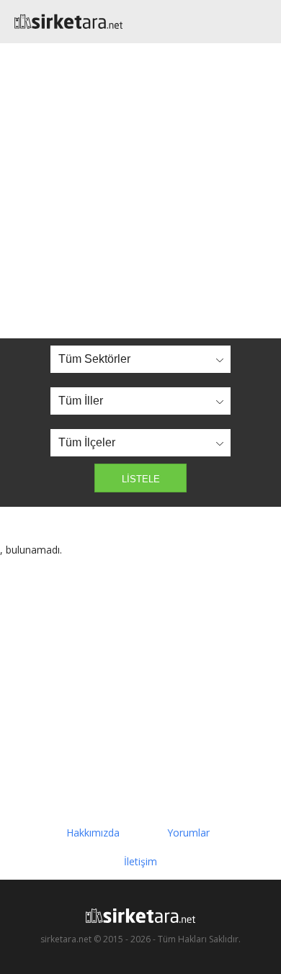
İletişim (140, 861)
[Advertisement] (140, 190)
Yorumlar (188, 832)
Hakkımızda (93, 832)
